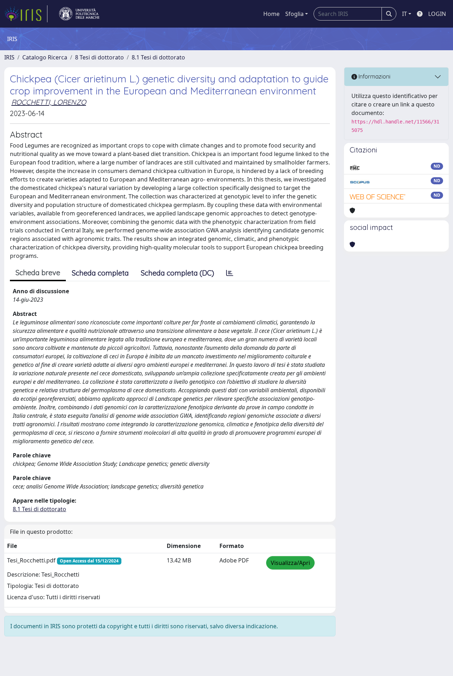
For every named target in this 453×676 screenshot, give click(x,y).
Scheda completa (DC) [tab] (177, 272)
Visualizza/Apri (290, 563)
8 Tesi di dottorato (99, 57)
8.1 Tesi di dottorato (158, 57)
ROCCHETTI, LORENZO (48, 102)
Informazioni (373, 76)
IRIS (9, 57)
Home (271, 14)
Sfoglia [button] (294, 14)
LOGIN (437, 14)
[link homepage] (25, 13)
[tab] (229, 273)
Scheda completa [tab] (100, 272)
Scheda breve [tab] (38, 272)
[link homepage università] (79, 13)
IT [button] (404, 14)
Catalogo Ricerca (44, 57)
